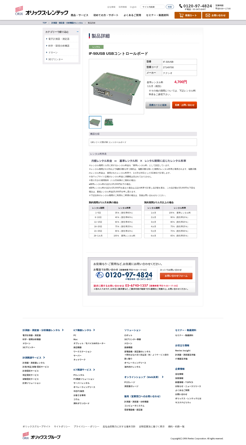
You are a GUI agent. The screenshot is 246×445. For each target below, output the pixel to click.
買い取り (128, 358)
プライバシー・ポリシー (86, 426)
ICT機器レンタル (82, 330)
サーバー (77, 355)
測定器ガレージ (131, 386)
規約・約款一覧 (176, 426)
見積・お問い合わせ (184, 105)
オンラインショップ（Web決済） (142, 377)
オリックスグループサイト (37, 426)
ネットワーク (79, 359)
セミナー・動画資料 (157, 15)
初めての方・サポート (105, 15)
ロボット (128, 335)
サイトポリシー (62, 426)
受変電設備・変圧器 (133, 409)
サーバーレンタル (81, 383)
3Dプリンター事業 (132, 339)
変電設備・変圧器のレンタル (137, 351)
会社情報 (111, 6)
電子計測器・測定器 (58, 39)
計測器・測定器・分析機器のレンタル (67, 23)
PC (74, 335)
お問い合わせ (181, 394)
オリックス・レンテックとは (188, 398)
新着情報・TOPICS (184, 382)
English (133, 6)
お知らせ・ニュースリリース (188, 386)
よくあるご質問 (132, 15)
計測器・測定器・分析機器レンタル (41, 330)
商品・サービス (79, 15)
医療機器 (128, 347)
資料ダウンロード (81, 403)
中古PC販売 (78, 391)
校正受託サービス (31, 374)
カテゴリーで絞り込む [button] (57, 31)
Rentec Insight (182, 350)
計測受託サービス (31, 370)
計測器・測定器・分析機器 (136, 401)
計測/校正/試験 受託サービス (36, 366)
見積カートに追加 (158, 105)
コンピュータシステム (134, 405)
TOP (45, 23)
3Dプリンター (55, 59)
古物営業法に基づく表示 (152, 426)
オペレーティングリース (84, 387)
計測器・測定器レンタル (34, 362)
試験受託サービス (31, 378)
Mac (75, 339)
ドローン (53, 52)
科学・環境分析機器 (58, 45)
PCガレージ (129, 382)
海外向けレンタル (133, 366)
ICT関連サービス (82, 369)
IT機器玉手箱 (181, 358)
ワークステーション (82, 351)
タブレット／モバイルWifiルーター (89, 343)
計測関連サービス (32, 357)
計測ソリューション (32, 383)
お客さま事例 (79, 395)
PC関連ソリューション (83, 378)
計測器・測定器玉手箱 (185, 354)
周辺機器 (77, 347)
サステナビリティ (183, 402)
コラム (76, 399)
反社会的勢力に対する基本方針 (119, 426)
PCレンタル (78, 374)
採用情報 (123, 6)
